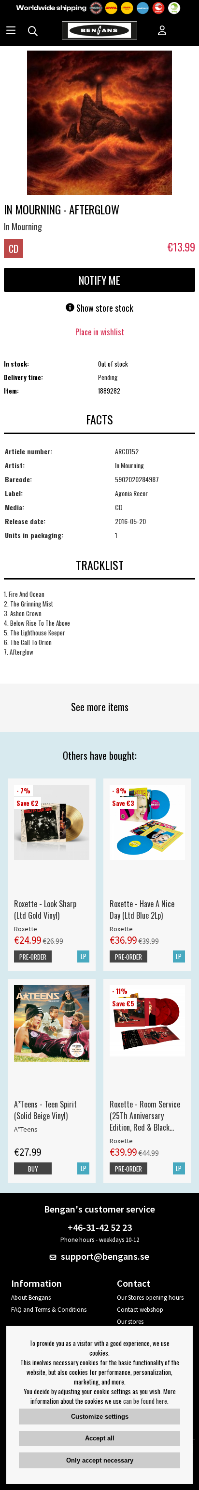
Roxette (25, 928)
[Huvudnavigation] (10, 31)
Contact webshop (140, 1309)
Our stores (130, 1322)
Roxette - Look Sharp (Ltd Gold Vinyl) (45, 909)
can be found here (145, 1401)
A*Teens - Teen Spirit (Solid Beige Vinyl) (45, 1109)
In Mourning (23, 226)
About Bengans (31, 1297)
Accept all (99, 1438)
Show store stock (103, 308)
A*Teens (26, 1129)
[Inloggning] (162, 31)
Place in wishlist (99, 332)
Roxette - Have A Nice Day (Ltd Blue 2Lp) (142, 909)
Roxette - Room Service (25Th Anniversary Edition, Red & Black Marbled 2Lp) (145, 1115)
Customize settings (99, 1416)
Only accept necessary (99, 1460)
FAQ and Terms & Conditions (48, 1309)
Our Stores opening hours (150, 1297)
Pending (107, 377)
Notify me (99, 280)
